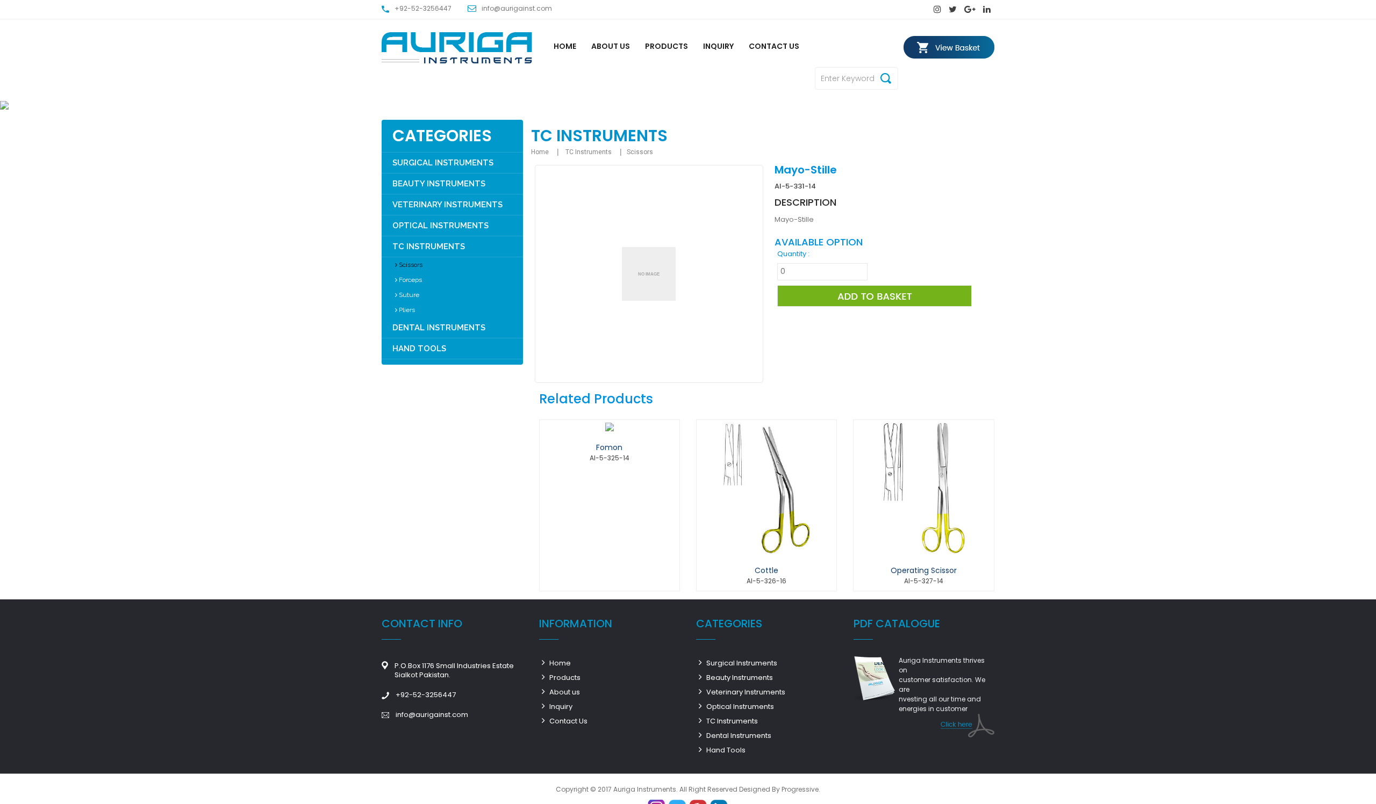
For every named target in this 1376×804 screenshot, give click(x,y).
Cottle (766, 570)
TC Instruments (428, 246)
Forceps (409, 280)
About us (610, 46)
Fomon (609, 447)
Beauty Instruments (438, 184)
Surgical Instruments (442, 163)
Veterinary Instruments (447, 204)
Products (666, 46)
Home (565, 46)
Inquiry (718, 46)
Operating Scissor (924, 570)
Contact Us (567, 721)
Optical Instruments (440, 225)
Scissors (409, 265)
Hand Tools (419, 348)
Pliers (406, 310)
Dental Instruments (438, 327)
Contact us (774, 46)
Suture (408, 295)
